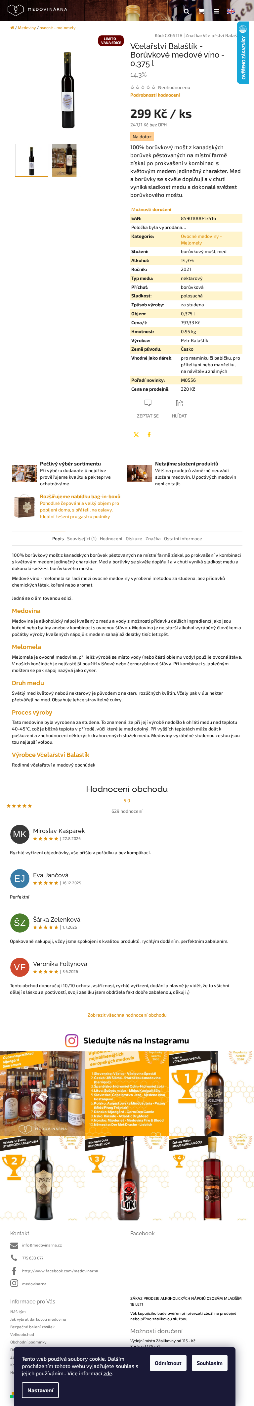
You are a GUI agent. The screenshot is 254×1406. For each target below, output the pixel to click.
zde (108, 1373)
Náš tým (18, 1311)
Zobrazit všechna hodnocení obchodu (127, 1015)
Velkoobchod (22, 1334)
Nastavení (40, 1390)
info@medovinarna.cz (42, 1245)
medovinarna (34, 1283)
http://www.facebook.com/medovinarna (60, 1270)
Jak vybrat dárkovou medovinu (38, 1319)
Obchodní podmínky (28, 1342)
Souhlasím (210, 1363)
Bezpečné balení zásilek (32, 1326)
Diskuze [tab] (134, 538)
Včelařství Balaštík (222, 35)
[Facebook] (149, 435)
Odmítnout (168, 1363)
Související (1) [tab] (82, 538)
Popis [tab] (58, 538)
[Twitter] (136, 435)
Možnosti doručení (151, 209)
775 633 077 (32, 1257)
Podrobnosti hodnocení (155, 95)
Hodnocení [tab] (111, 538)
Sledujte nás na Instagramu (136, 1040)
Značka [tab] (153, 538)
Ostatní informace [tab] (183, 538)
